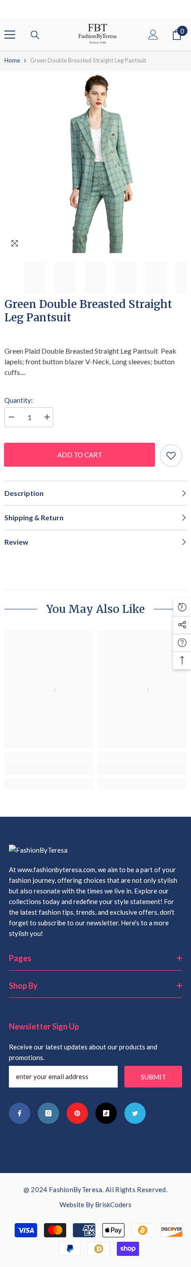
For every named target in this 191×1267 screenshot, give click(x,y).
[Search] (35, 35)
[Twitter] (135, 1113)
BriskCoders (113, 1205)
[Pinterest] (77, 1113)
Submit (153, 1077)
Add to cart (78, 455)
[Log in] (153, 34)
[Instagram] (48, 1113)
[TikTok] (106, 1113)
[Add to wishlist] (171, 455)
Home (12, 60)
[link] (48, 768)
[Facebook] (19, 1113)
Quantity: (18, 400)
